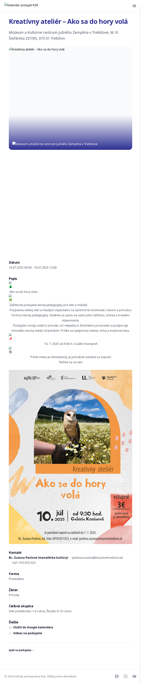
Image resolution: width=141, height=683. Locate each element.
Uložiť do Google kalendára (33, 627)
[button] (134, 6)
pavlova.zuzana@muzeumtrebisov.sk (97, 558)
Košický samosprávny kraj (29, 676)
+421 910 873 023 (23, 563)
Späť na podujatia (22, 650)
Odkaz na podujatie (27, 633)
